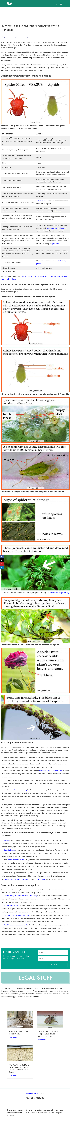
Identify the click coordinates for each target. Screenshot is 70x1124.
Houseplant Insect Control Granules (17, 915)
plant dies (55, 244)
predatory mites (56, 770)
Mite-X (6, 840)
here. (37, 37)
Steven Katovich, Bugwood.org (58, 593)
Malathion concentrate (16, 860)
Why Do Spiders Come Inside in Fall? (18, 1032)
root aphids (57, 211)
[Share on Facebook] (2, 556)
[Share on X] (2, 560)
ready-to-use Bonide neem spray (17, 879)
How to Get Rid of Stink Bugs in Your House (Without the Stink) (48, 1033)
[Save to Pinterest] (2, 564)
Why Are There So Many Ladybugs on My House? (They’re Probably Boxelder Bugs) (20, 1068)
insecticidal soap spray (18, 790)
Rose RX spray (39, 879)
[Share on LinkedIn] (2, 567)
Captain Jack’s (9, 850)
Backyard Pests (32, 1094)
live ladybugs (44, 770)
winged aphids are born (55, 228)
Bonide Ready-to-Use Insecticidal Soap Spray (20, 896)
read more (13, 1037)
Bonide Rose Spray (11, 905)
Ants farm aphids (42, 201)
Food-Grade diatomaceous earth (16, 925)
